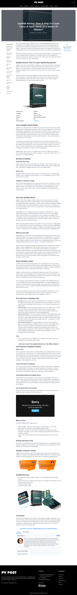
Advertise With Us (62, 580)
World (51, 6)
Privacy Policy (61, 574)
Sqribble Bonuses (9, 91)
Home (21, 6)
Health (31, 6)
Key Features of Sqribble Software (9, 76)
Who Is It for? (8, 80)
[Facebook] (72, 2)
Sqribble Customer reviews (8, 87)
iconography (35, 242)
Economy (37, 6)
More (56, 6)
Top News (26, 6)
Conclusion (8, 93)
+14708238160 (43, 577)
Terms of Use (61, 578)
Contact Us (61, 584)
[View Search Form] (74, 6)
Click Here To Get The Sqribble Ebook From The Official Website (38, 528)
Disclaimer (61, 576)
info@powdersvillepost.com (45, 579)
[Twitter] (75, 2)
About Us (60, 582)
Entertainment (45, 6)
